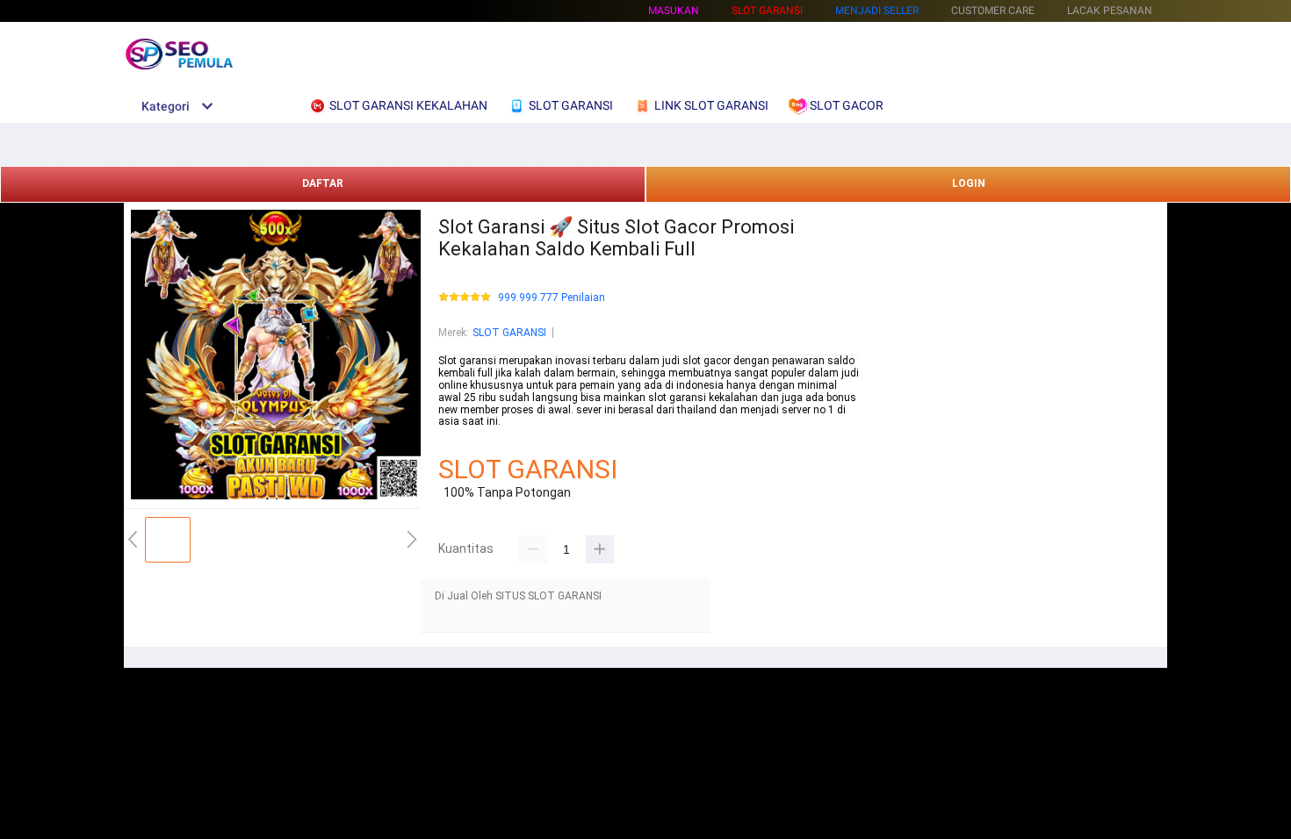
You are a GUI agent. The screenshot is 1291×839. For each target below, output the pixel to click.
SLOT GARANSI (509, 332)
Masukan (673, 10)
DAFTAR (322, 183)
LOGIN (968, 183)
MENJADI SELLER (877, 10)
